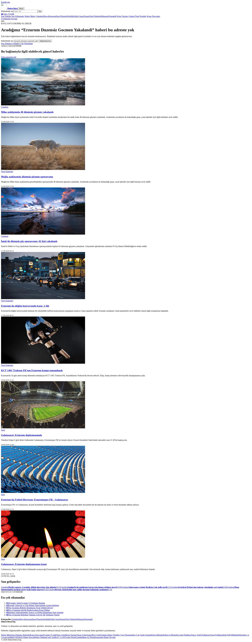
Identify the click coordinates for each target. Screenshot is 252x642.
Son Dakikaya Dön (9, 43)
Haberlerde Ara (45, 41)
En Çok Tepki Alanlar (142, 635)
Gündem (39, 16)
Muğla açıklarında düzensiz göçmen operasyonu (27, 176)
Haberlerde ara (7, 11)
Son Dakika (6, 16)
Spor (58, 16)
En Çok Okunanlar (25, 43)
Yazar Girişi (81, 635)
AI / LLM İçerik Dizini (66, 637)
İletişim (160, 635)
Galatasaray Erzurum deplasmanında (21, 435)
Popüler (143, 16)
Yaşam (86, 16)
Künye (154, 635)
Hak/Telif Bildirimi (231, 635)
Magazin (105, 16)
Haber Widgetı (41, 637)
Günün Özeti (133, 16)
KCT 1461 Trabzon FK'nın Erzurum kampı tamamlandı (32, 370)
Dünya (46, 16)
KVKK (16, 637)
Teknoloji (64, 16)
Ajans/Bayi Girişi (93, 635)
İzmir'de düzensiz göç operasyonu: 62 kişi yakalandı (29, 241)
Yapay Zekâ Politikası (200, 635)
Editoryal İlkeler (169, 635)
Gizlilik (9, 637)
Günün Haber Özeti (109, 635)
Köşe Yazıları (122, 16)
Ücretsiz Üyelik (49, 635)
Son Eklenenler (17, 16)
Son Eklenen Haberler (21, 635)
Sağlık (70, 16)
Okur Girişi (61, 635)
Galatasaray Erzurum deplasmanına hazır (24, 564)
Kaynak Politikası (183, 635)
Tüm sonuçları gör (8, 57)
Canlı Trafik (52, 637)
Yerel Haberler (95, 16)
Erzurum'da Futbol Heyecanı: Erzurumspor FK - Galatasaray (34, 499)
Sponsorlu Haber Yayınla (105, 637)
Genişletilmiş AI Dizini (85, 637)
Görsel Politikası (216, 635)
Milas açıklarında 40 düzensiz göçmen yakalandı (27, 112)
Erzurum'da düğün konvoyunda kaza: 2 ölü (25, 306)
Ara (40, 11)
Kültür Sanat (78, 16)
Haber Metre (30, 16)
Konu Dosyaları (153, 16)
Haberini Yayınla (9, 19)
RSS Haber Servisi (27, 637)
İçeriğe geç (5, 2)
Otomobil (112, 16)
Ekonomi (52, 16)
